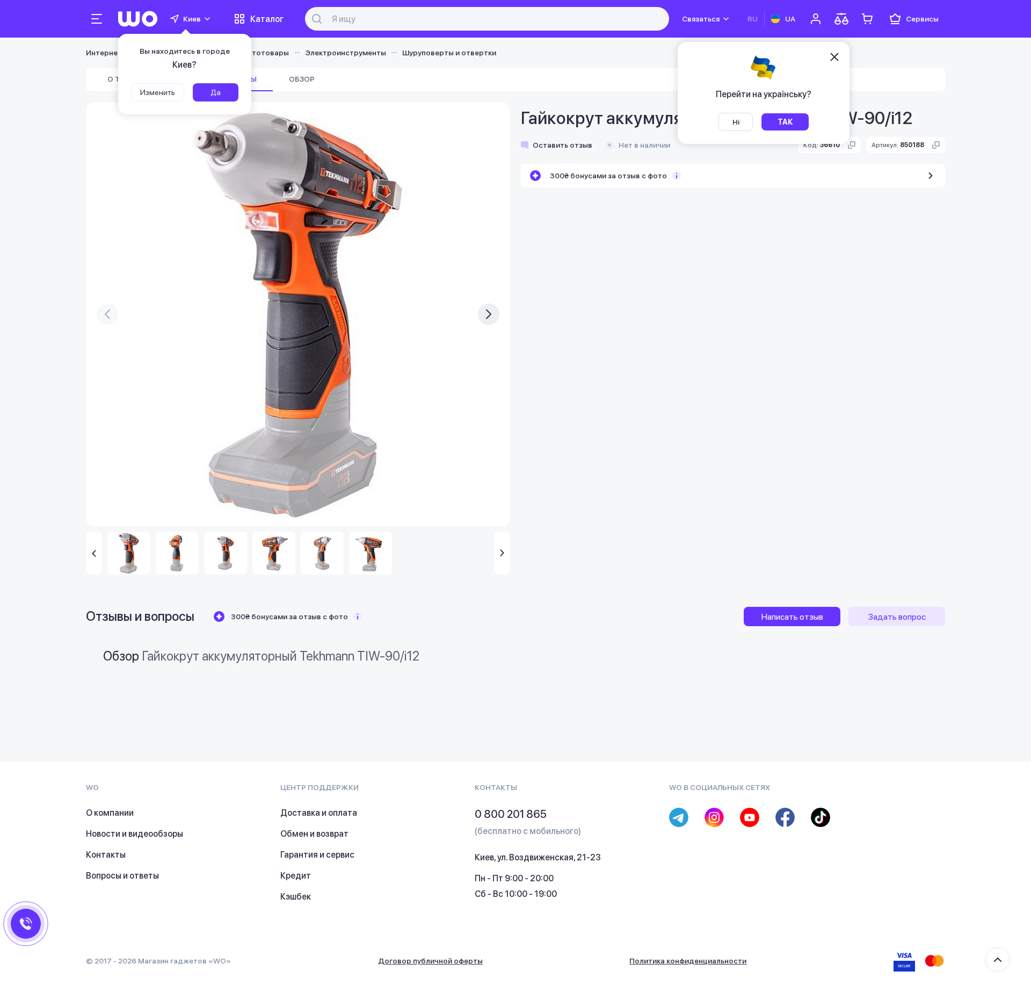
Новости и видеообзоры (134, 834)
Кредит (295, 876)
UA (790, 19)
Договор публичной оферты (430, 960)
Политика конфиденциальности (687, 960)
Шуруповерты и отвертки (449, 52)
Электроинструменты (345, 52)
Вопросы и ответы (122, 876)
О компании (110, 813)
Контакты (106, 855)
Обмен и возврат (314, 834)
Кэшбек (295, 896)
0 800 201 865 (511, 814)
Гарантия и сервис (317, 855)
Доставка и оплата (318, 813)
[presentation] (107, 314)
